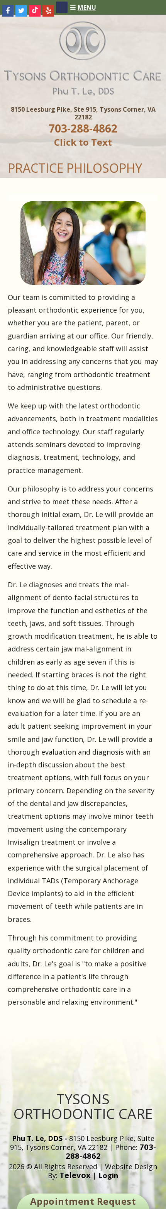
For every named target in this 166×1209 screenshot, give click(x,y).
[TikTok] (35, 11)
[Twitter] (21, 11)
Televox (75, 1175)
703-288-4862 (83, 128)
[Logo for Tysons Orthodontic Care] (83, 93)
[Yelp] (48, 11)
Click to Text (83, 142)
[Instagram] (62, 7)
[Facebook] (8, 11)
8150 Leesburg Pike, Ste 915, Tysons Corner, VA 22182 (83, 113)
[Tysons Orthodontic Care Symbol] (83, 58)
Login (108, 1175)
